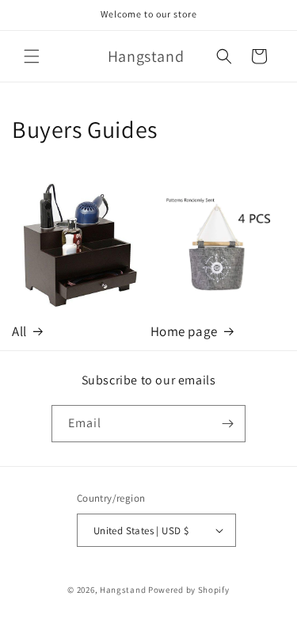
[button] (31, 56)
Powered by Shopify (189, 589)
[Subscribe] (227, 423)
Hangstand (123, 589)
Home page (184, 331)
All (19, 331)
